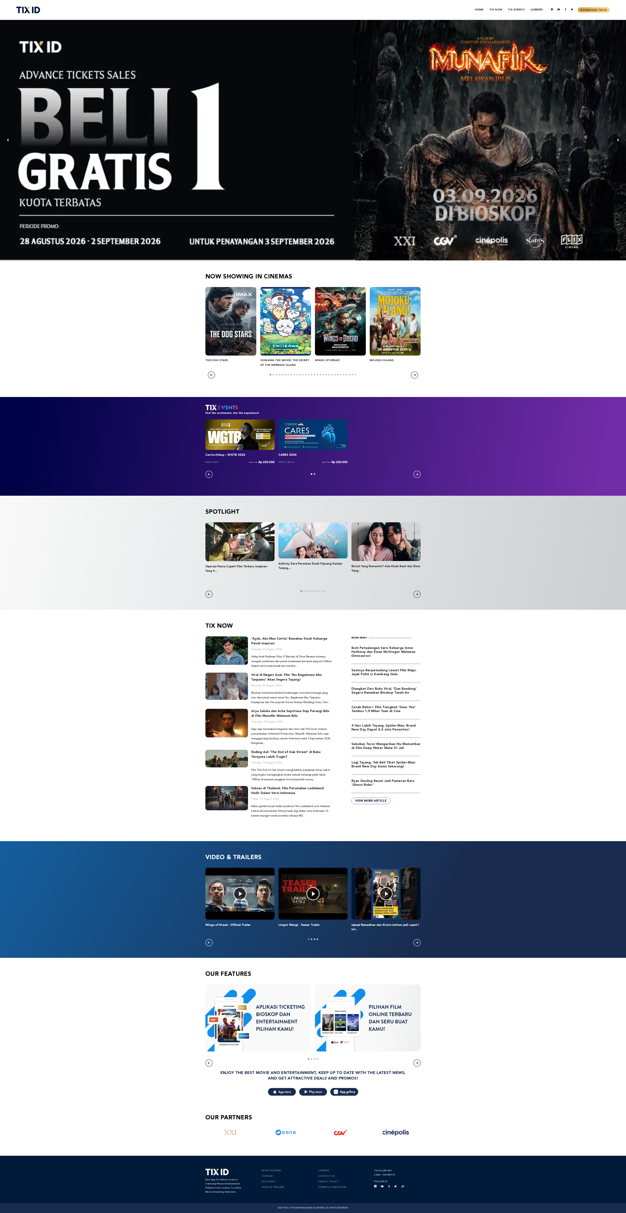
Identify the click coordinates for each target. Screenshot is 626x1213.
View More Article (371, 800)
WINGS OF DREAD (327, 360)
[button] (211, 375)
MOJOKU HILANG (382, 360)
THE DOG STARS (216, 360)
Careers (536, 9)
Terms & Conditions (332, 1187)
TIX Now (495, 9)
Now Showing (271, 1170)
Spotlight (269, 1182)
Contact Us (326, 1176)
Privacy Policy (328, 1182)
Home (479, 9)
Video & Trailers (273, 1187)
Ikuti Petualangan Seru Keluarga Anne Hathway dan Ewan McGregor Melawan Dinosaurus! (383, 652)
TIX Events (516, 9)
